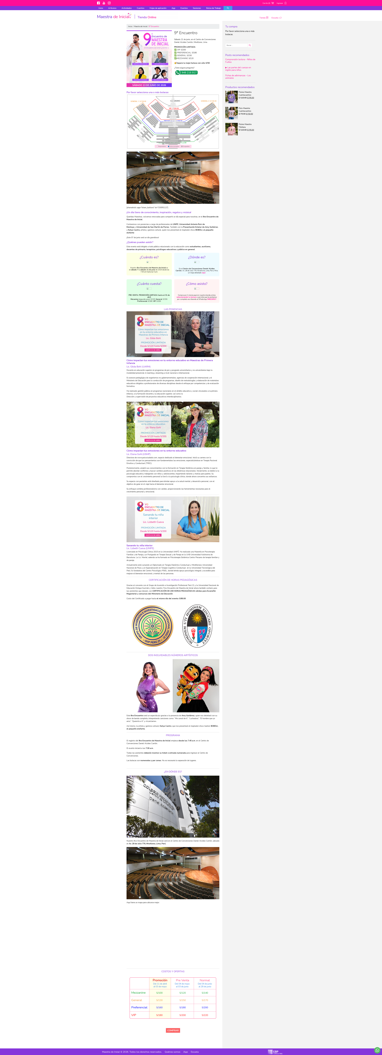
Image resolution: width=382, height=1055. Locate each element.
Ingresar (280, 3)
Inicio (100, 8)
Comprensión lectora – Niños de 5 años (240, 60)
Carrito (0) (267, 3)
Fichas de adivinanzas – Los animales (238, 76)
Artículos (112, 8)
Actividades (127, 8)
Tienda (262, 17)
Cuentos (140, 8)
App (173, 8)
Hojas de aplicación (158, 8)
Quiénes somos (172, 1051)
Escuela (275, 17)
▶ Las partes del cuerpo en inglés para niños (238, 68)
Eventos (184, 8)
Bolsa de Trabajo (213, 8)
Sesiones (197, 8)
